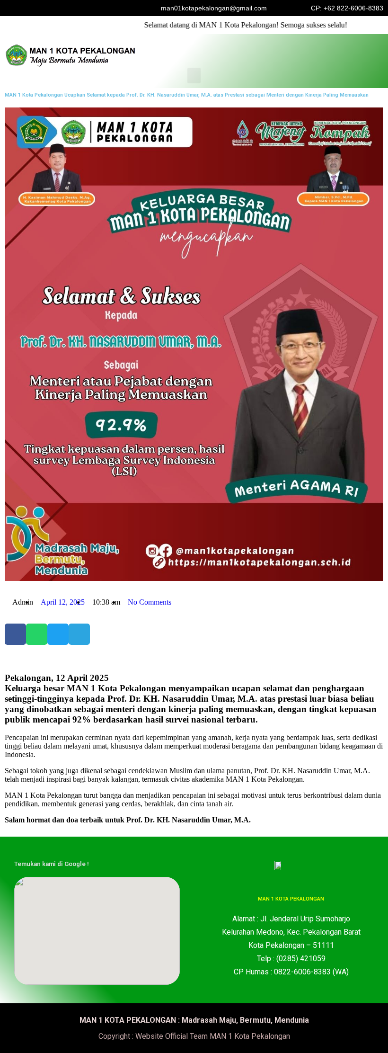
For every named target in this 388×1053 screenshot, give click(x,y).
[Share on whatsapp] (36, 634)
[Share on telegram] (79, 634)
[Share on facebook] (15, 634)
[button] (194, 75)
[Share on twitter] (58, 634)
